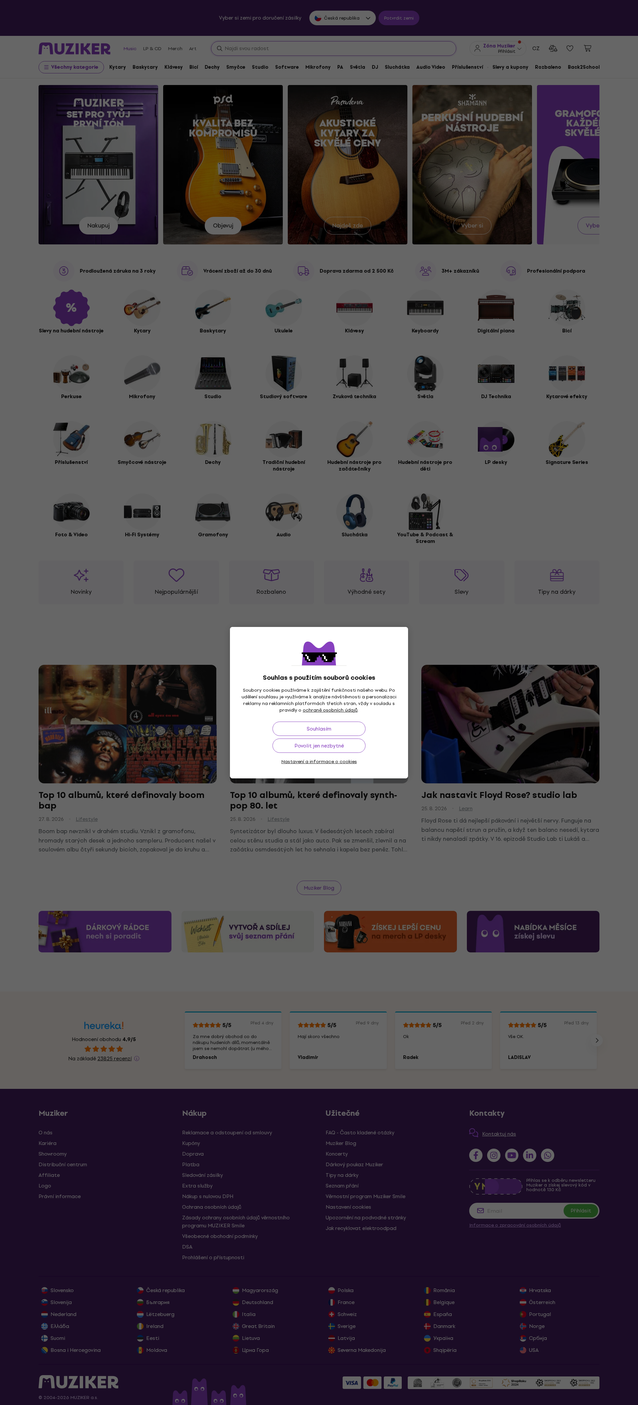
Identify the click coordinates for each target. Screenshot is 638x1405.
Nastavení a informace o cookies (319, 761)
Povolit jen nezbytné (319, 746)
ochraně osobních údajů (330, 710)
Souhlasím (319, 729)
